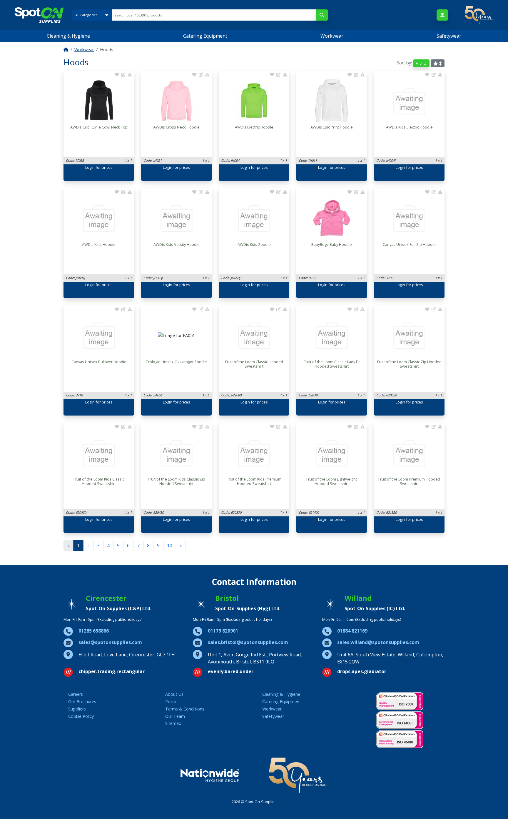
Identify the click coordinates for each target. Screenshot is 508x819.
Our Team (175, 716)
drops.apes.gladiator (361, 671)
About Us (174, 694)
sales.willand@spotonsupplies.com (378, 642)
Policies (172, 701)
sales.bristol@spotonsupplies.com (248, 642)
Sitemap (173, 723)
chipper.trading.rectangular (111, 671)
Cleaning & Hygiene (68, 36)
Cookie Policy (81, 716)
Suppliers (77, 709)
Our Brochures (82, 701)
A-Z (420, 63)
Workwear (331, 36)
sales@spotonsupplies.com (110, 642)
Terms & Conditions (184, 709)
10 (169, 545)
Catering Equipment (205, 36)
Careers (75, 694)
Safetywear (449, 36)
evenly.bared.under (230, 671)
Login (90, 167)
